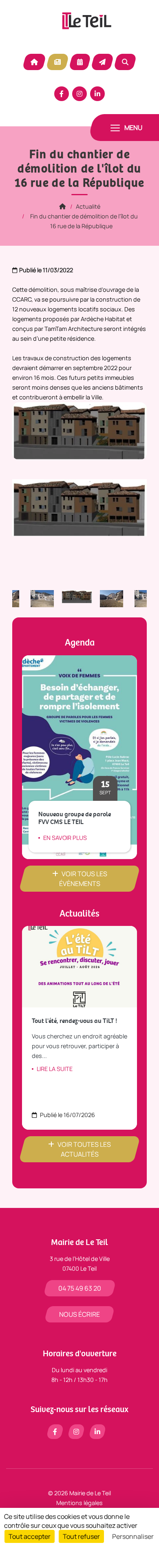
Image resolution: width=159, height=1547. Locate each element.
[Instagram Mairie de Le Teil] (79, 93)
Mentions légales (79, 1503)
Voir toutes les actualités (84, 1149)
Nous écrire (79, 1314)
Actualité (57, 62)
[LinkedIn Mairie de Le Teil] (97, 93)
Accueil (34, 62)
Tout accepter (30, 1536)
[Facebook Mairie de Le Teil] (61, 93)
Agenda (80, 62)
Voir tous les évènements (83, 878)
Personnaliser (133, 1536)
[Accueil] (62, 206)
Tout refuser (81, 1536)
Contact (102, 62)
